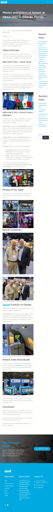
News (8, 30)
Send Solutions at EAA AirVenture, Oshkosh (43, 43)
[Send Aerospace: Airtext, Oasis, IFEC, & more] (4, 2)
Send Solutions (19, 365)
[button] (48, 2)
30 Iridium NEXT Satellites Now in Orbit (43, 105)
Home (4, 30)
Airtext (23, 87)
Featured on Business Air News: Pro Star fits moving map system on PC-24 (43, 63)
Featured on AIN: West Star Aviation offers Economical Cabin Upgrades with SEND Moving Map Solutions (24, 488)
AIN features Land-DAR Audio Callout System (43, 120)
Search (40, 134)
